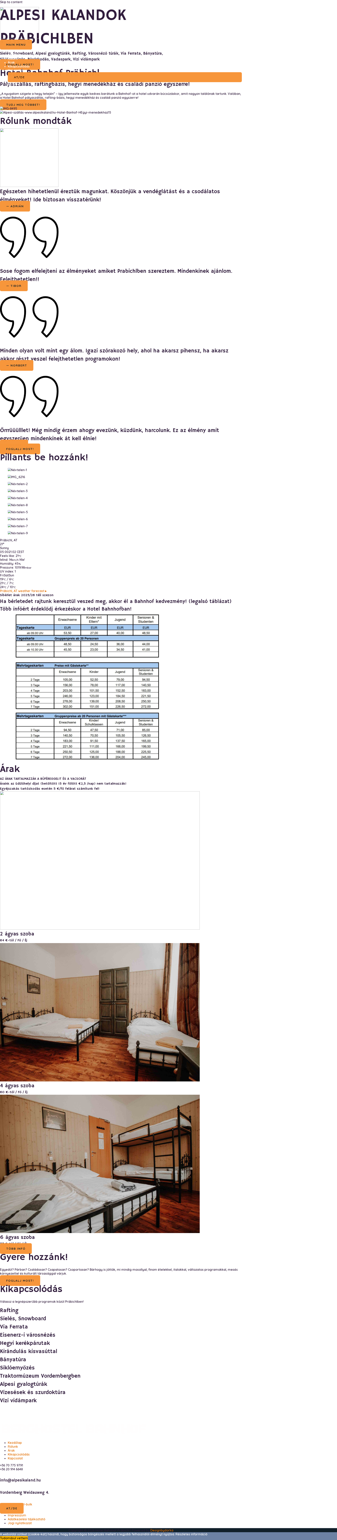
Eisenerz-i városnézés (27, 1335)
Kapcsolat (15, 70)
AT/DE (12, 84)
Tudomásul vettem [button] (14, 1538)
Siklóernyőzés (17, 1368)
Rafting (9, 1310)
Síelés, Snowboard (23, 1318)
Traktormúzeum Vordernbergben (40, 1376)
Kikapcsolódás (19, 66)
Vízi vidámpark (18, 1400)
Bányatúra (13, 1359)
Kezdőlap (15, 55)
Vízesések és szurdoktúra (33, 1392)
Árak (11, 62)
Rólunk (13, 58)
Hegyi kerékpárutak (25, 1343)
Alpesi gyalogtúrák (23, 1384)
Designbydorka (161, 1530)
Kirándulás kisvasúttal (28, 1351)
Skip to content (11, 2)
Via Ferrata (14, 1327)
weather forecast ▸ (23, 591)
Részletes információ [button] (191, 1534)
